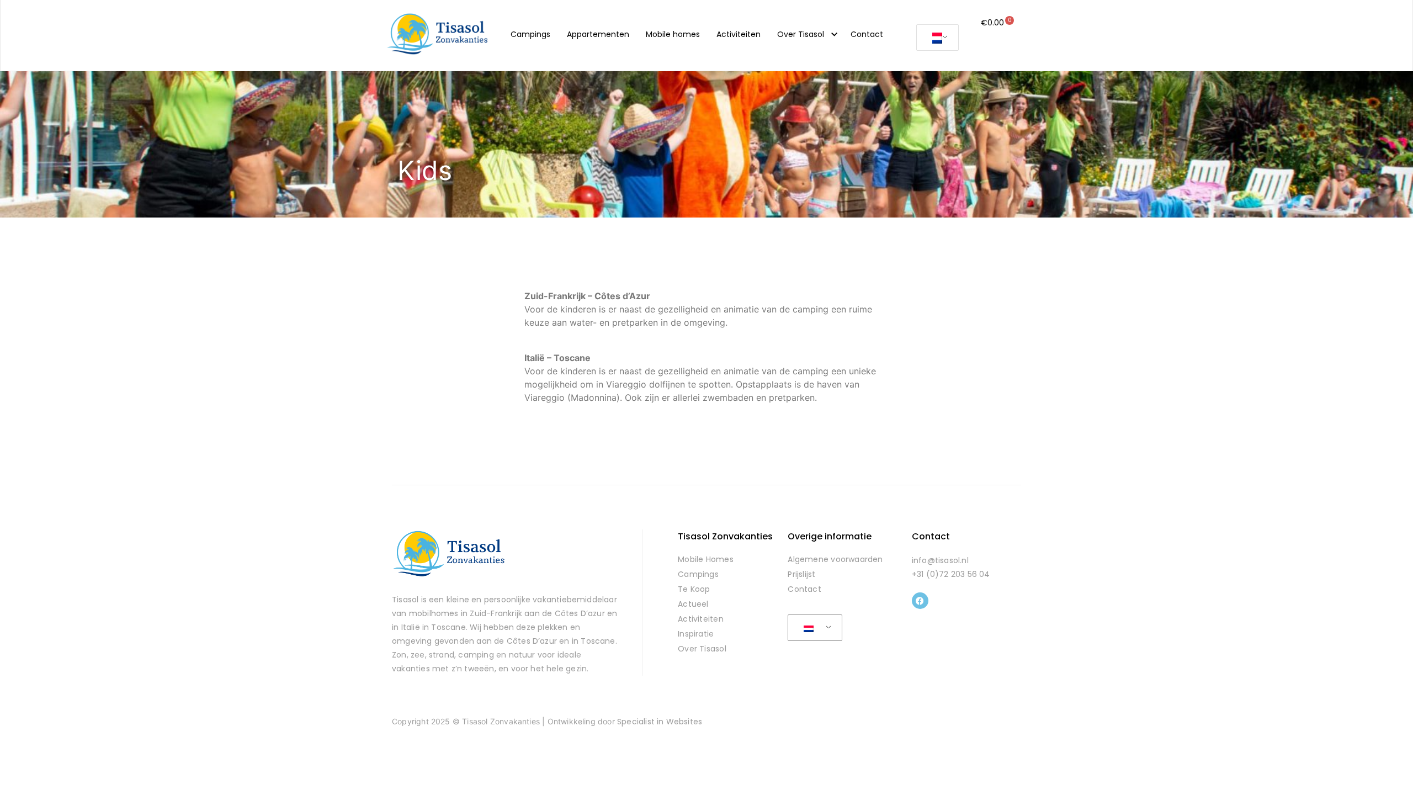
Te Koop (694, 589)
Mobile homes (673, 34)
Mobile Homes (706, 559)
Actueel (693, 604)
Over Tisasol (800, 34)
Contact (867, 34)
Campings (530, 34)
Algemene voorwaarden (835, 559)
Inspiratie (696, 633)
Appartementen (598, 34)
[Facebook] (920, 600)
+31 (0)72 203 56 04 (951, 574)
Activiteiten (738, 34)
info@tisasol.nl (940, 560)
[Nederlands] (935, 38)
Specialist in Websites (659, 721)
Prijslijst (801, 574)
